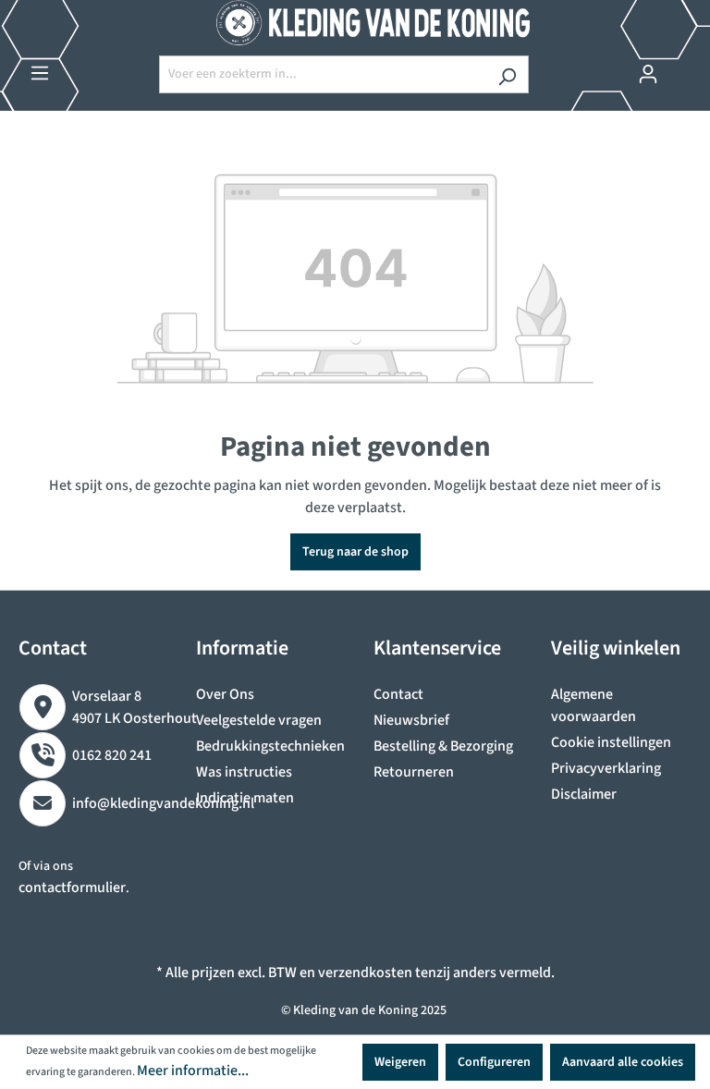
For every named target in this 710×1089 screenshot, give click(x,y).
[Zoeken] (507, 74)
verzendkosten (365, 972)
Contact (398, 694)
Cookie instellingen (611, 742)
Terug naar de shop (355, 552)
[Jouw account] (648, 74)
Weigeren (400, 1062)
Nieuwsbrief (411, 720)
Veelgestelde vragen (259, 720)
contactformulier (72, 887)
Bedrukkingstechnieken (270, 746)
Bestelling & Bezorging (443, 746)
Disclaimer (584, 794)
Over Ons (225, 694)
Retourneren (413, 772)
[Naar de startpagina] (355, 22)
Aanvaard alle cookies (622, 1062)
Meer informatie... (193, 1070)
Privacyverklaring (606, 768)
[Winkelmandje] (680, 66)
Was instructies (244, 772)
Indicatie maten (245, 798)
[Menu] (39, 73)
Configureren (494, 1062)
